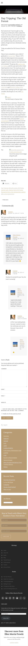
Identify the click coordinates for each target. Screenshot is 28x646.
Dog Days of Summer (9, 480)
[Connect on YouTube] (17, 598)
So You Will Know (8, 482)
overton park (4, 190)
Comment (4, 368)
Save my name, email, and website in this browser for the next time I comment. (14, 409)
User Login (4, 604)
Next (23, 199)
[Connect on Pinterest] (13, 598)
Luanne (10, 212)
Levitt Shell (4, 87)
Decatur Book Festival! (10, 487)
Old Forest (20, 188)
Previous (5, 199)
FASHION (6, 436)
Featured (6, 438)
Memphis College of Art (16, 87)
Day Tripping (4, 188)
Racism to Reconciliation (10, 458)
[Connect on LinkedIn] (6, 598)
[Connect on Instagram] (10, 598)
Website (3, 402)
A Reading (6, 485)
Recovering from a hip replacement (11, 192)
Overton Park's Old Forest (16, 190)
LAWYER (6, 453)
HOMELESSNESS (8, 448)
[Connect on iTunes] (20, 598)
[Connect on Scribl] (24, 598)
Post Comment (7, 418)
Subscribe (6, 536)
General (19, 26)
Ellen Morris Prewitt (14, 24)
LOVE (5, 455)
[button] (2, 2)
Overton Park (11, 56)
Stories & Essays (8, 460)
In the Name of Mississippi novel (12, 450)
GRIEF (5, 446)
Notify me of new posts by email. (12, 414)
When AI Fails (7, 489)
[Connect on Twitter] (2, 598)
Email (3, 396)
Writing (5, 467)
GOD (5, 443)
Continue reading (14, 642)
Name (3, 389)
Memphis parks (13, 188)
